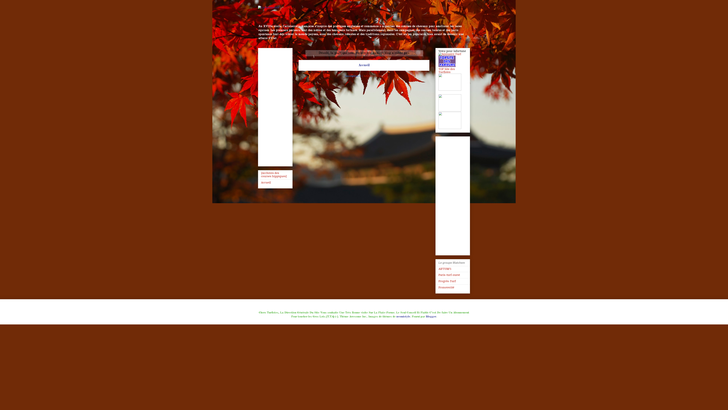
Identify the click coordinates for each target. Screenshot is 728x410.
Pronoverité (446, 287)
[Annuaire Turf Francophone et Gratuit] (450, 54)
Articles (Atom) (373, 76)
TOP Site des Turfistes (447, 71)
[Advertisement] (275, 106)
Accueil (364, 65)
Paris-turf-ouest (449, 274)
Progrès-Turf (447, 281)
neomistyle (403, 316)
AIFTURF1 (445, 268)
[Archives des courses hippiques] (274, 175)
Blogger (431, 316)
